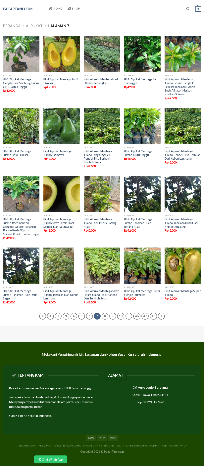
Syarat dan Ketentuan (98, 445)
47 (145, 316)
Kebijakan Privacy (174, 445)
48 (153, 316)
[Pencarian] (187, 9)
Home (57, 8)
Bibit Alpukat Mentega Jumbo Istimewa (57, 153)
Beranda (12, 26)
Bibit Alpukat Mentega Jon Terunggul (140, 81)
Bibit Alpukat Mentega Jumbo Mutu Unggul (138, 153)
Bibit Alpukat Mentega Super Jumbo (183, 292)
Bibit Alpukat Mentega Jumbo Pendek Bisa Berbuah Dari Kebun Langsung (182, 154)
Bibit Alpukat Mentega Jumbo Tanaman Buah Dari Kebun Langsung (181, 222)
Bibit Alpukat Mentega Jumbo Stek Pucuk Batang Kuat (100, 222)
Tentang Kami (26, 445)
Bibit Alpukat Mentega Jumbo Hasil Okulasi (17, 153)
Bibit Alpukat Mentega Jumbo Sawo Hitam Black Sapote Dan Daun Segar (59, 222)
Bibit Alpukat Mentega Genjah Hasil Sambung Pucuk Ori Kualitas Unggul (21, 83)
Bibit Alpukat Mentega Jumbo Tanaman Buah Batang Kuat (138, 222)
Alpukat (34, 26)
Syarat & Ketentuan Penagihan (138, 445)
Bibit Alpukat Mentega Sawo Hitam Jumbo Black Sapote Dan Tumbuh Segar (101, 294)
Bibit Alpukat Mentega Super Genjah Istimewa (142, 292)
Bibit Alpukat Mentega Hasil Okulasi (60, 81)
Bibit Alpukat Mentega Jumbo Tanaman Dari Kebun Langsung (60, 294)
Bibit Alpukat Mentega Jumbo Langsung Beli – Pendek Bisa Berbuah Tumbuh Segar (98, 156)
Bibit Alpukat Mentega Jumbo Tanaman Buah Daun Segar (20, 294)
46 (137, 316)
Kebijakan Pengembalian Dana (60, 445)
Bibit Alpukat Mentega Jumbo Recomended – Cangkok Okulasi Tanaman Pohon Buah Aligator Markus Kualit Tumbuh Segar (21, 226)
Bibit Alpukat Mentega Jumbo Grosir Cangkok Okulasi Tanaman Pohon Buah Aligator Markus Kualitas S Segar (180, 87)
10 (121, 316)
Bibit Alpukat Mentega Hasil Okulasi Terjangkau (101, 81)
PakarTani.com (18, 9)
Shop (75, 8)
